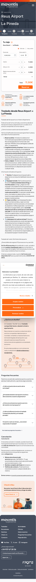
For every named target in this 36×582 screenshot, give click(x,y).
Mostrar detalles (25, 296)
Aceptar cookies (18, 301)
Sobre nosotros (22, 532)
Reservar (25, 87)
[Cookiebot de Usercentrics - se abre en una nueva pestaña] (26, 265)
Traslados (4, 526)
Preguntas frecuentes (24, 535)
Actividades (22, 526)
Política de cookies (12, 569)
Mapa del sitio (22, 537)
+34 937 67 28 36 (8, 549)
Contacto (4, 537)
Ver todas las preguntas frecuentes (11, 430)
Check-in (4, 535)
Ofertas (20, 529)
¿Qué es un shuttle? (9, 98)
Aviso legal (5, 569)
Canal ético (18, 572)
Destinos (4, 532)
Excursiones (5, 529)
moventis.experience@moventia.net (22, 475)
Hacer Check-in (10, 494)
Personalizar (17, 307)
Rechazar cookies (18, 313)
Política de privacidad (22, 569)
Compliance (30, 569)
